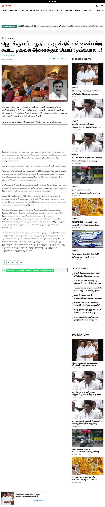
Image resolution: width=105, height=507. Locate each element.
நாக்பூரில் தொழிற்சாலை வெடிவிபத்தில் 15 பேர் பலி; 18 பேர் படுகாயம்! (37, 122)
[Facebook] (49, 1)
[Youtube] (55, 1)
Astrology (54, 10)
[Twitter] (52, 1)
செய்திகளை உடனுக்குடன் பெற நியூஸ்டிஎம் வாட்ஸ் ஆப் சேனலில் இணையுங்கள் (30, 270)
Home (4, 10)
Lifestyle (34, 10)
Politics (24, 10)
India (84, 10)
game (91, 10)
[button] (102, 6)
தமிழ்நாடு (11, 38)
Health (77, 10)
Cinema (44, 10)
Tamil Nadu (14, 10)
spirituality (66, 10)
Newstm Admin (9, 55)
